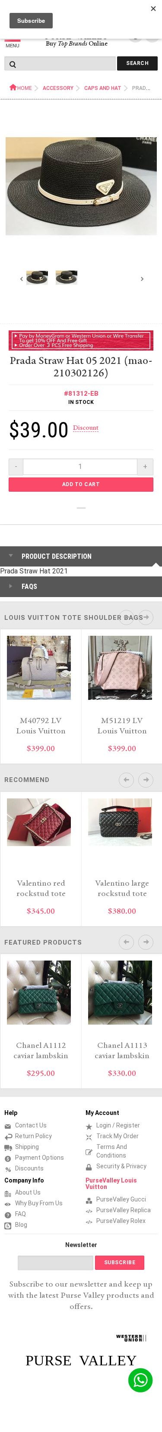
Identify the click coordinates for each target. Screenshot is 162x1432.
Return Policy (33, 1136)
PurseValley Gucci (121, 1199)
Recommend (27, 780)
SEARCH (137, 63)
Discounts (29, 1168)
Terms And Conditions (111, 1151)
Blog (21, 1224)
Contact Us (31, 1125)
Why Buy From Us (39, 1203)
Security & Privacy (121, 1166)
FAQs (29, 586)
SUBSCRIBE (120, 1263)
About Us (28, 1192)
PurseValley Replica (123, 1210)
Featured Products (43, 942)
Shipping (27, 1146)
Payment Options (39, 1157)
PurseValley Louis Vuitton (111, 1183)
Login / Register (118, 1125)
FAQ (20, 1213)
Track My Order (117, 1136)
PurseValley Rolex (121, 1220)
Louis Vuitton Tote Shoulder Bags (73, 618)
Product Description (57, 556)
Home (24, 88)
